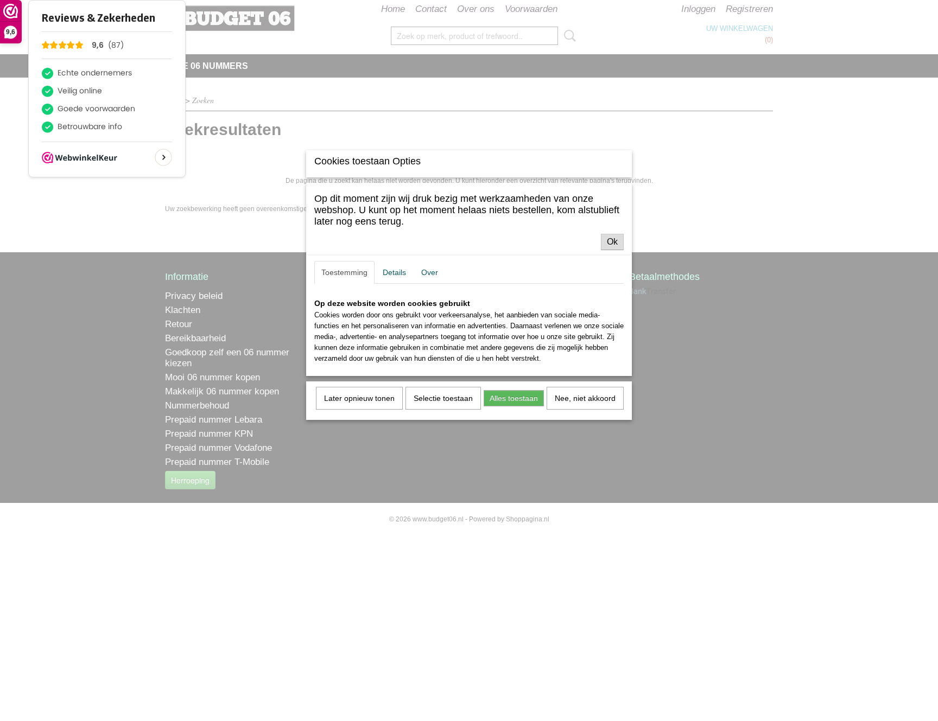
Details (394, 272)
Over (429, 272)
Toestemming (344, 272)
